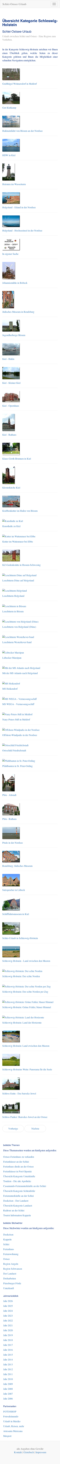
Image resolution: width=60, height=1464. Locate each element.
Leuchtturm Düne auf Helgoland (18, 580)
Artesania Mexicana (12, 1431)
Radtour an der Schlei (13, 1210)
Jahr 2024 (8, 1310)
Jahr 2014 (8, 1359)
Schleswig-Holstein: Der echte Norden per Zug (25, 991)
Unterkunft (8, 1288)
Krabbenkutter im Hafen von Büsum (20, 510)
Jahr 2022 (8, 1320)
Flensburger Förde (12, 1283)
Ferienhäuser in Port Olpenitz (17, 1171)
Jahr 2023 (8, 1315)
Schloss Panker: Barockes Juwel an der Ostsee (24, 1117)
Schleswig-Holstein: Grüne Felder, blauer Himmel (26, 1007)
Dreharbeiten (9, 1278)
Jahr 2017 (8, 1344)
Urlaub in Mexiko (11, 1421)
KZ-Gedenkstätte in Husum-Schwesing (21, 564)
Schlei (6, 1244)
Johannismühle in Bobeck (14, 282)
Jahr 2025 (8, 1305)
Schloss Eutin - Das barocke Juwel (19, 1093)
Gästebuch (29, 1452)
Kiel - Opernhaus (10, 405)
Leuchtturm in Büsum (13, 611)
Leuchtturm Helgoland (13, 595)
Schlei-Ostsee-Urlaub (14, 4)
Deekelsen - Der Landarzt (15, 1200)
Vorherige (13, 1128)
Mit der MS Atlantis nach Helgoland (20, 673)
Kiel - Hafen (8, 358)
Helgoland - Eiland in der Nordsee (19, 207)
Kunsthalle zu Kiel (11, 526)
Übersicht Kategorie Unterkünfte (19, 1176)
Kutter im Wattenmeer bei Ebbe (17, 541)
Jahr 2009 (8, 1383)
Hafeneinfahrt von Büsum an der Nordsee (22, 130)
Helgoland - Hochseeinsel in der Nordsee (22, 230)
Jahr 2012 (8, 1369)
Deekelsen (8, 1234)
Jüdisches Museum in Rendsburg (18, 311)
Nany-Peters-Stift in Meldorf (16, 719)
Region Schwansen (12, 1268)
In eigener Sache (10, 253)
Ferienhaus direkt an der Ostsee (18, 1166)
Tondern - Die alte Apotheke (17, 1181)
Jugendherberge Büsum (13, 335)
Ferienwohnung (10, 1254)
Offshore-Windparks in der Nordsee (19, 735)
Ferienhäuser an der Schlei (16, 1161)
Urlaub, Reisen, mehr (13, 1426)
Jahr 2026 (8, 1301)
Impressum (41, 1452)
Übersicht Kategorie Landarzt (17, 1205)
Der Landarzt (9, 1273)
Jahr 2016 (8, 1349)
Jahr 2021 (8, 1325)
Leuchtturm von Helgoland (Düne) (19, 626)
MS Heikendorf (10, 688)
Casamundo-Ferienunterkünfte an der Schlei (24, 1186)
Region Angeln (10, 1263)
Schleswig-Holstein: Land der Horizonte (22, 1022)
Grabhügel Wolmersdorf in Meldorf (19, 83)
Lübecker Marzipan (11, 657)
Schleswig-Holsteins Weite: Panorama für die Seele (27, 1069)
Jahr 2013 (8, 1364)
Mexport (7, 1435)
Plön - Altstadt (9, 794)
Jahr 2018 (8, 1340)
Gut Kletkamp (9, 107)
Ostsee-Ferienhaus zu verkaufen (18, 1156)
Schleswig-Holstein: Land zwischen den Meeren (25, 1045)
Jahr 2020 (8, 1330)
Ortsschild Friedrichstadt (14, 750)
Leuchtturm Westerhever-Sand (17, 642)
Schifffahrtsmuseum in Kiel (15, 914)
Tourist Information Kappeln (17, 1215)
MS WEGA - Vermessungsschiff (18, 704)
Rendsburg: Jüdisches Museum (17, 865)
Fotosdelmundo (10, 1416)
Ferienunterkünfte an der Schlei (18, 1195)
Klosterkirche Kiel (11, 487)
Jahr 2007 (8, 1393)
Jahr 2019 (8, 1335)
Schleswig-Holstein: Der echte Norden (21, 976)
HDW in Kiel (8, 155)
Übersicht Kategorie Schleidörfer (19, 1190)
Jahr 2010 (8, 1379)
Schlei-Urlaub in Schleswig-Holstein (20, 938)
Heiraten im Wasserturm (14, 184)
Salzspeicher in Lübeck (13, 889)
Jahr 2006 (8, 1398)
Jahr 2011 (8, 1374)
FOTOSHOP (9, 1411)
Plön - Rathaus (9, 818)
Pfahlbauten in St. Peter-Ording (17, 766)
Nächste (35, 1128)
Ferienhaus (8, 1249)
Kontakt (18, 1452)
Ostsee (6, 1258)
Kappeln (7, 1239)
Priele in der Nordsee (12, 842)
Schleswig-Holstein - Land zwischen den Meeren (26, 960)
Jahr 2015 (8, 1354)
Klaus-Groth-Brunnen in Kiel (16, 458)
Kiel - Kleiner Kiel (11, 382)
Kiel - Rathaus (9, 434)
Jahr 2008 (8, 1388)
